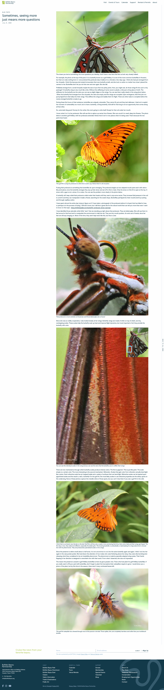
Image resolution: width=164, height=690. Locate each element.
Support (133, 2)
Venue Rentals (73, 672)
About (155, 2)
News (124, 679)
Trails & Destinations (49, 679)
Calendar (124, 2)
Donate (97, 667)
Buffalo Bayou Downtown (51, 670)
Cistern (45, 675)
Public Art (46, 682)
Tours (71, 670)
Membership (99, 670)
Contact (124, 682)
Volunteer (98, 675)
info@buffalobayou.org (8, 678)
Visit (105, 2)
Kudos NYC (56, 686)
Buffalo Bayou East (49, 672)
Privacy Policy (84, 654)
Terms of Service (95, 654)
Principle (49, 686)
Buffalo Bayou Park (49, 667)
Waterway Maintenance (129, 672)
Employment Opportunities (131, 677)
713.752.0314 (8, 676)
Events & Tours (114, 2)
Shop (97, 677)
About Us (125, 667)
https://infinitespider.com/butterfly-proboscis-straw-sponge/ (91, 208)
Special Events (100, 672)
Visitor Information (49, 677)
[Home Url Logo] (8, 2)
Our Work (125, 670)
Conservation (126, 675)
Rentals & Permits (144, 2)
